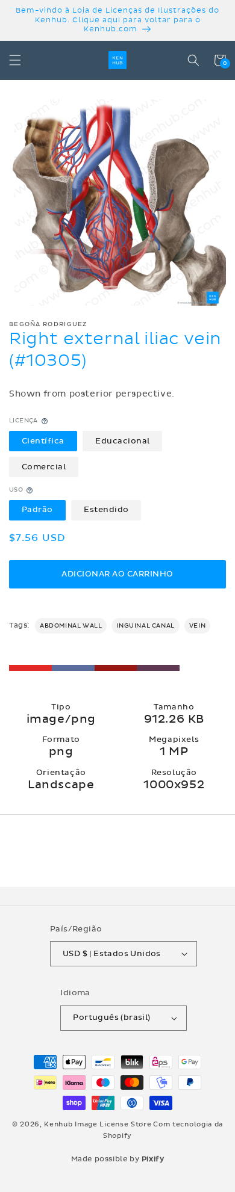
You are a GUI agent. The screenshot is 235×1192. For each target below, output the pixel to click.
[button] (15, 60)
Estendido (106, 509)
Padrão (37, 509)
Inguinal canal (145, 625)
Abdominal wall (71, 625)
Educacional (122, 441)
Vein (197, 625)
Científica (43, 441)
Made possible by (117, 1159)
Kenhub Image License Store (97, 1124)
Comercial (44, 467)
